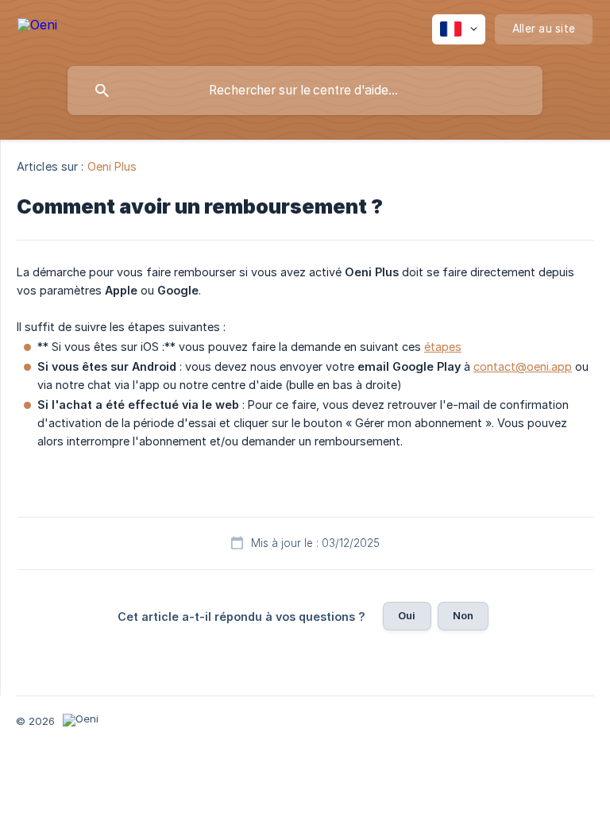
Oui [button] (406, 615)
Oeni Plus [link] (112, 166)
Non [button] (463, 615)
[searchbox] (305, 90)
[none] (37, 27)
